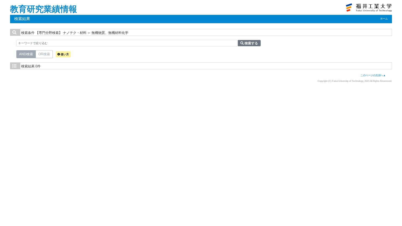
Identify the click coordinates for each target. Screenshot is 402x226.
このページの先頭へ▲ (373, 75)
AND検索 (26, 54)
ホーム (384, 18)
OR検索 (44, 54)
